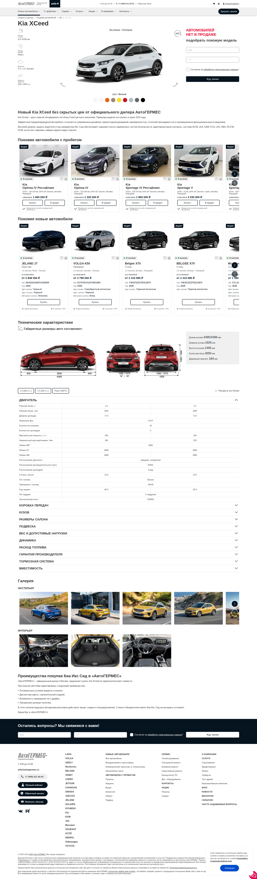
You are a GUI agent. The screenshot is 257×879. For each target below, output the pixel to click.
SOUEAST (70, 829)
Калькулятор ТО (169, 775)
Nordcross (70, 766)
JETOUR (69, 783)
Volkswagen (71, 841)
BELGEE (70, 771)
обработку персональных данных (221, 69)
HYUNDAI (70, 808)
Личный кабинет (34, 785)
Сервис (165, 796)
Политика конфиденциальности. (183, 868)
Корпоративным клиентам (214, 783)
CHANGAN (71, 787)
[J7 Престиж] (43, 240)
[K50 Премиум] (95, 240)
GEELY (69, 762)
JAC (67, 821)
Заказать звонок (228, 11)
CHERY (69, 779)
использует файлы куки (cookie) (122, 871)
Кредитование (209, 767)
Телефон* (189, 56)
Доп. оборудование (171, 779)
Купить (32, 202)
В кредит (54, 202)
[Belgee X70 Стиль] (147, 240)
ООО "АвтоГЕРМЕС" (37, 854)
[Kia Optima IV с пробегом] (95, 161)
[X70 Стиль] (198, 240)
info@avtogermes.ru (28, 769)
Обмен (109, 796)
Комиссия (110, 792)
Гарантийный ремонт (172, 771)
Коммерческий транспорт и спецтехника (125, 767)
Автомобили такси (114, 771)
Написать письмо (34, 802)
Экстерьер (114, 29)
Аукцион (110, 783)
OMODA (69, 791)
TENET (69, 775)
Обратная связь (144, 4)
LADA (68, 754)
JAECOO (70, 796)
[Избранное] (214, 4)
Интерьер (127, 29)
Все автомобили (114, 758)
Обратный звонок (34, 793)
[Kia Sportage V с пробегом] (198, 161)
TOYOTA (70, 846)
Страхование (208, 762)
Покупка (109, 779)
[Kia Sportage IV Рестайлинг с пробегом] (147, 161)
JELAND (69, 800)
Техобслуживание (170, 758)
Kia (38, 186)
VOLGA (69, 758)
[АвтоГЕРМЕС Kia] (55, 3)
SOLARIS (70, 804)
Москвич (70, 825)
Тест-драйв (207, 779)
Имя (187, 46)
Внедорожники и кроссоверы (120, 762)
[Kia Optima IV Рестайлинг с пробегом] (43, 161)
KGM (68, 816)
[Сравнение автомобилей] (219, 4)
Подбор (109, 800)
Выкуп (109, 787)
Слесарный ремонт (171, 762)
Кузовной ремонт (170, 767)
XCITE (68, 833)
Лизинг (205, 771)
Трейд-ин (206, 775)
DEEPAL (69, 837)
